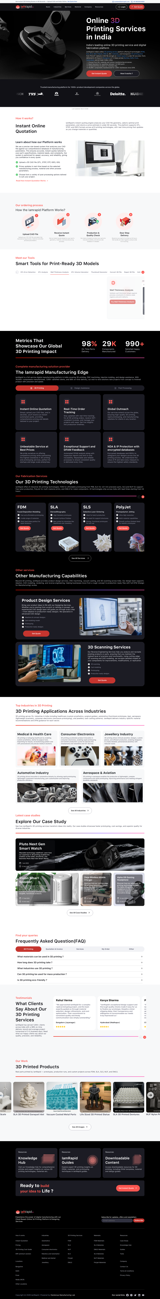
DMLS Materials (99, 1249)
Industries (45, 1235)
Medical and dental (49, 1258)
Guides (122, 1249)
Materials (97, 1235)
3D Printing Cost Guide (24, 1249)
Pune (136, 58)
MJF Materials (99, 1258)
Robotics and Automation (51, 1254)
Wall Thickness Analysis (60, 272)
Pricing (18, 1245)
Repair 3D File (129, 272)
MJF (95, 54)
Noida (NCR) (20, 1279)
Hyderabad (90, 60)
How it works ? (126, 73)
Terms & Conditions (127, 1271)
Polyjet (70, 1258)
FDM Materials (99, 1241)
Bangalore (106, 58)
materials (115, 54)
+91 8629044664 (138, 1)
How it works (20, 1235)
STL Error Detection (28, 272)
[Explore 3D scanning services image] (49, 664)
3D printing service (110, 52)
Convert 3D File (116, 272)
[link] (60, 298)
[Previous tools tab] (17, 272)
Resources (123, 1235)
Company (123, 1261)
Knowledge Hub (125, 1245)
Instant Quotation (22, 1241)
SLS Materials (99, 1254)
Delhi (132, 58)
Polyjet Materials (100, 1262)
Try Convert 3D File (28, 304)
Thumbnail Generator (99, 272)
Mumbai (126, 58)
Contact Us (124, 1266)
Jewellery (45, 1262)
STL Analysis (43, 272)
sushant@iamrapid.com (122, 1)
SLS (91, 54)
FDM (143, 52)
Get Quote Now (72, 1)
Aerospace (45, 1245)
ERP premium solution (23, 1254)
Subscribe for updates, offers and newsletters (118, 1217)
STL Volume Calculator (79, 272)
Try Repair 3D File (118, 302)
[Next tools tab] (142, 272)
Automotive (46, 1241)
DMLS (105, 54)
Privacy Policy (125, 1275)
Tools (122, 1254)
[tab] (28, 949)
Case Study (124, 1241)
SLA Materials (99, 1245)
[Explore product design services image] (110, 617)
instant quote (121, 56)
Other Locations (21, 1284)
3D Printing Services (75, 1235)
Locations (19, 1261)
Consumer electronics (49, 1249)
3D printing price (137, 54)
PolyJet (99, 54)
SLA (87, 54)
